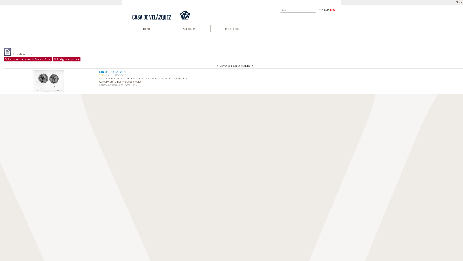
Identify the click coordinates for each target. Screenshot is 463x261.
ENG (332, 9)
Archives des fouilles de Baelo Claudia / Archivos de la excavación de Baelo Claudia (147, 78)
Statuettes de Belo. (112, 72)
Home (146, 28)
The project (232, 28)
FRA (321, 9)
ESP (326, 9)
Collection (189, 28)
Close (459, 2)
